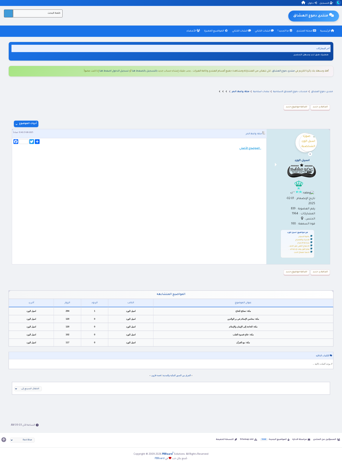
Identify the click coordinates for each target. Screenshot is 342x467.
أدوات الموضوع (28, 123)
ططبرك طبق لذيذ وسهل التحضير (311, 55)
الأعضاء (191, 31)
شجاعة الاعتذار (303, 242)
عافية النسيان (304, 235)
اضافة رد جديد (320, 107)
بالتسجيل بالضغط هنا (145, 71)
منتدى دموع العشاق (283, 71)
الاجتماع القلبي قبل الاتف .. (299, 245)
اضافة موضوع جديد (296, 107)
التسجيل (324, 3)
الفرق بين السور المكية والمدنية (177, 375)
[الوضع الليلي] (338, 2)
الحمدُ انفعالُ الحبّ (302, 251)
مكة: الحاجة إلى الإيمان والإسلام (243, 326)
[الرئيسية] (303, 3)
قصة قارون (156, 375)
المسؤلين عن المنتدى (324, 439)
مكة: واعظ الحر (254, 134)
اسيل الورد (131, 311)
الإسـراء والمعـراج (302, 238)
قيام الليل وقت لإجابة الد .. (299, 248)
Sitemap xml (246, 439)
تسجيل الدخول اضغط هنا (114, 71)
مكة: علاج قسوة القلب (243, 334)
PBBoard (159, 458)
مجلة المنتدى (304, 31)
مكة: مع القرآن (243, 342)
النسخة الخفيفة (225, 439)
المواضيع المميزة (214, 31)
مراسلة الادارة (299, 439)
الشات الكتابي (263, 31)
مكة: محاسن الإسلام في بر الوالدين (243, 319)
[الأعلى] (3, 439)
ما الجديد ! (283, 31)
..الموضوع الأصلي (250, 148)
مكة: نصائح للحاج (243, 311)
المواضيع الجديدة (278, 439)
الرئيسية (325, 31)
